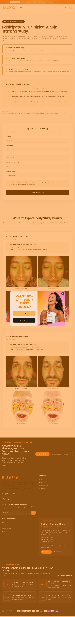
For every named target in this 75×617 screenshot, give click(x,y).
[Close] (63, 293)
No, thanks (24, 320)
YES (24, 313)
